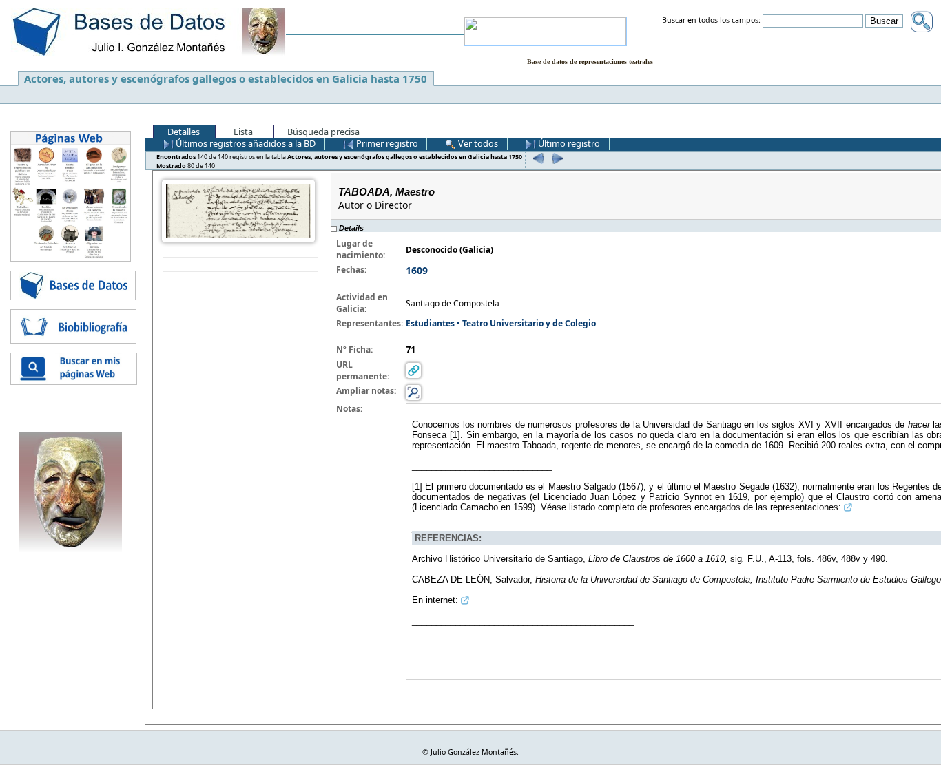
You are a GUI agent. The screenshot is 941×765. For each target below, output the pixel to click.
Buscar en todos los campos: (711, 20)
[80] (555, 158)
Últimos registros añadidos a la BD (245, 143)
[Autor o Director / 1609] (238, 210)
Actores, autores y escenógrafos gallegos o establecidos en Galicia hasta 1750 (225, 78)
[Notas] (413, 392)
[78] (537, 158)
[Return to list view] (240, 265)
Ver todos (477, 143)
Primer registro (386, 143)
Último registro (568, 143)
